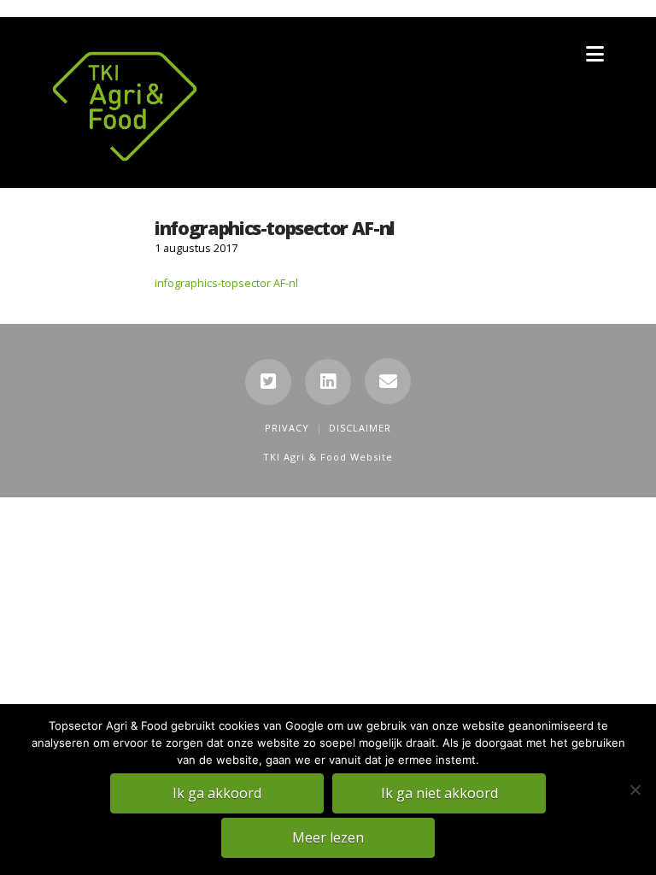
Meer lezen (328, 837)
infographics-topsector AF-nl (226, 283)
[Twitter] (268, 382)
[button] (595, 53)
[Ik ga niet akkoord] (634, 789)
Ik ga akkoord (217, 793)
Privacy (287, 427)
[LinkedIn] (328, 382)
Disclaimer (360, 427)
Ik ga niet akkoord (439, 793)
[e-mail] (388, 381)
